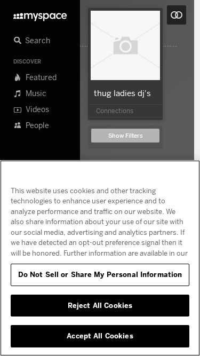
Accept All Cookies (100, 336)
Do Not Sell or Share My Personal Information (100, 274)
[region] (100, 258)
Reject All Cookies (100, 305)
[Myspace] (40, 14)
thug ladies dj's (122, 93)
